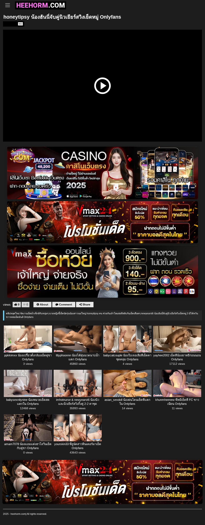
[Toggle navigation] (9, 5)
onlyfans (13, 23)
